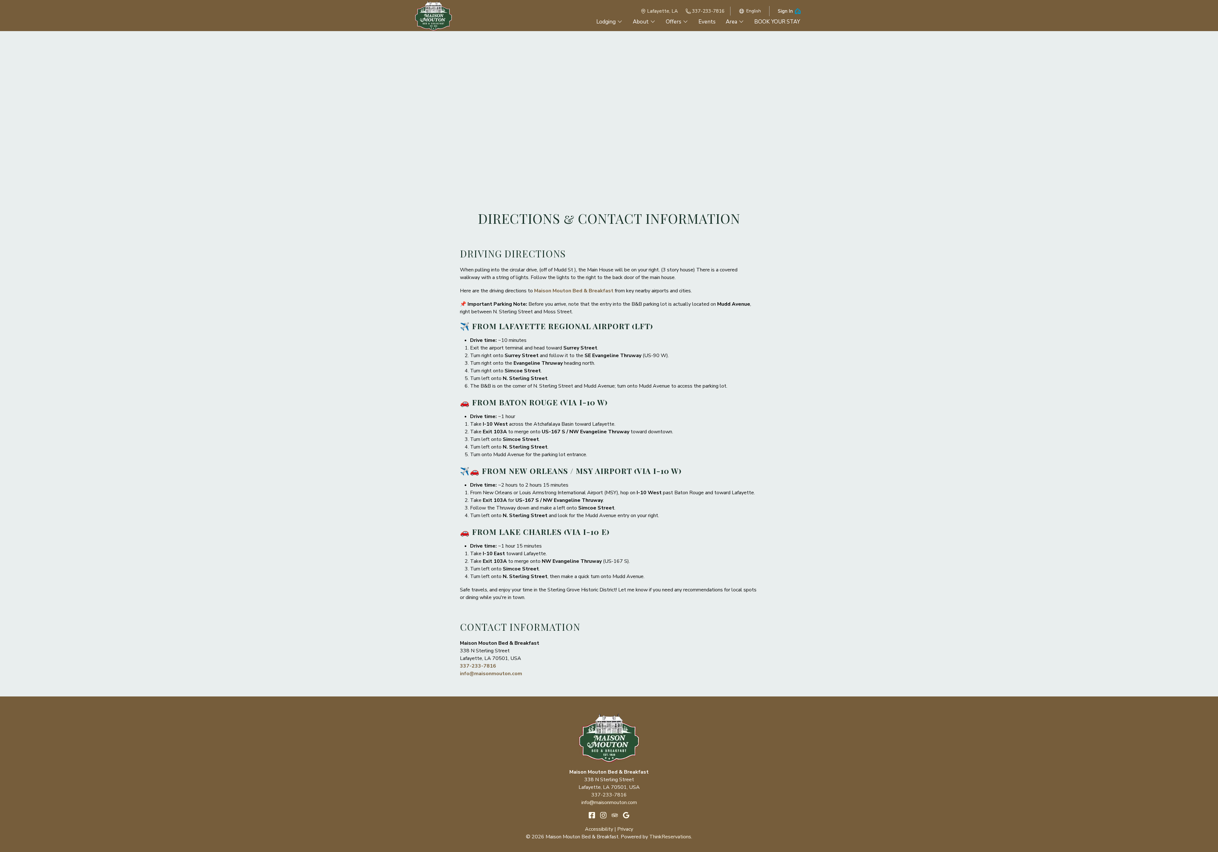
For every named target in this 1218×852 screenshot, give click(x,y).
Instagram (603, 815)
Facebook (592, 815)
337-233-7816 (708, 11)
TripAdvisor (615, 815)
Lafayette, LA (662, 11)
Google (626, 815)
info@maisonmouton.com (491, 673)
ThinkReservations (670, 836)
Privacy (625, 829)
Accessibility (599, 829)
